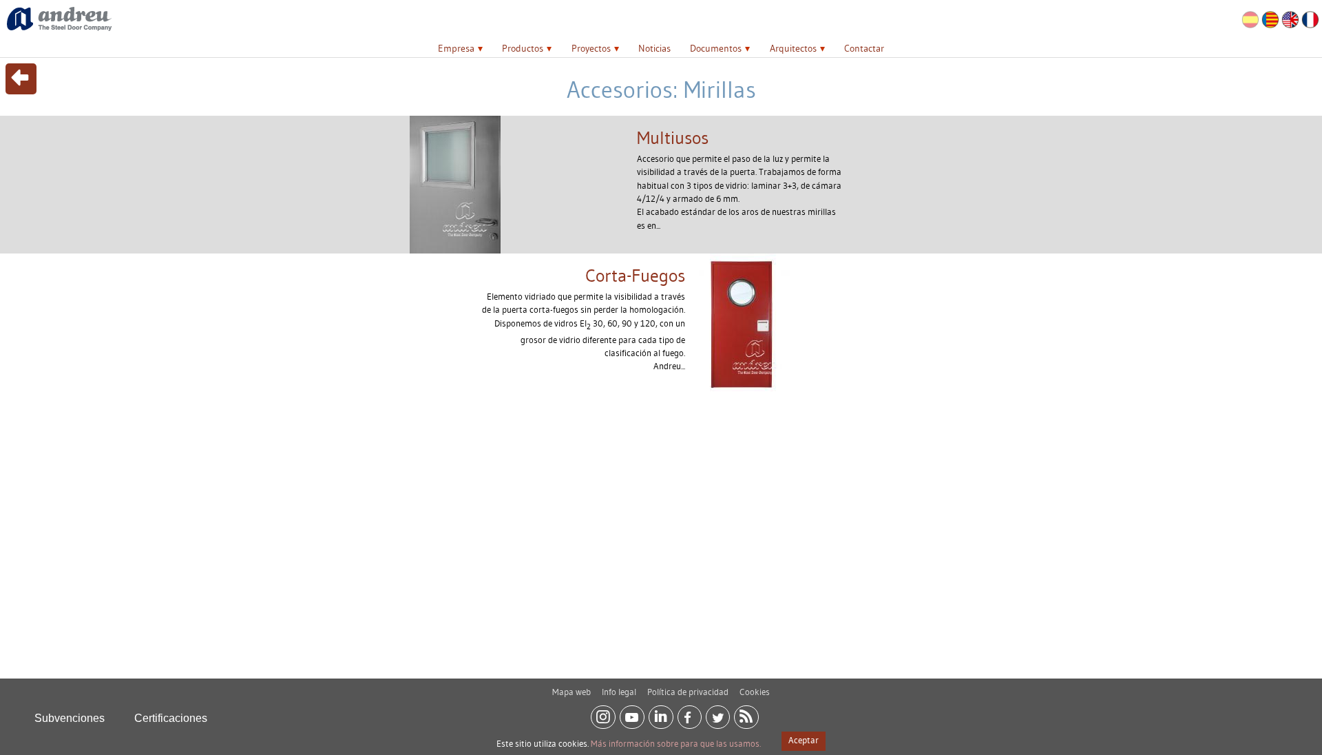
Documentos (716, 48)
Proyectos (591, 48)
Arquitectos (793, 48)
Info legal (619, 691)
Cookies (754, 691)
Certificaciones (170, 718)
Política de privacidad (687, 691)
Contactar (864, 48)
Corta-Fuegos (635, 276)
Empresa (456, 48)
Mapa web (571, 691)
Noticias (654, 48)
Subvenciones (69, 718)
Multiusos (673, 138)
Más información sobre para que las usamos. (676, 743)
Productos (522, 48)
